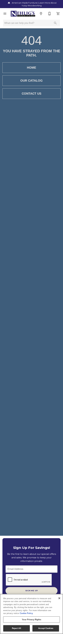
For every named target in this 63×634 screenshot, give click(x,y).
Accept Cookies (45, 628)
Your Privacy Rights (31, 619)
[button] (5, 13)
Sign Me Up (31, 591)
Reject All (16, 628)
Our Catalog (31, 80)
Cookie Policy (26, 613)
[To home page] (22, 13)
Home (31, 67)
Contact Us (31, 93)
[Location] (41, 13)
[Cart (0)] (58, 13)
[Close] (59, 598)
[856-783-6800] (49, 13)
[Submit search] (55, 23)
